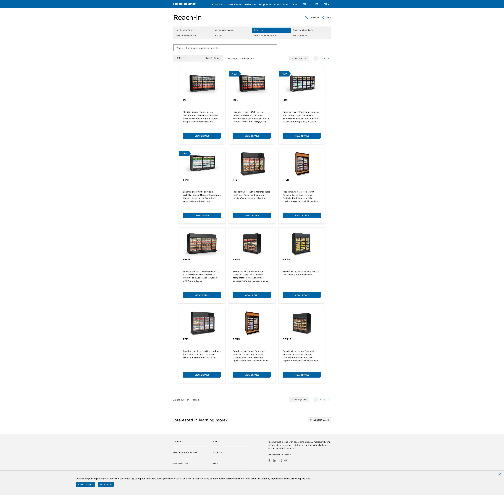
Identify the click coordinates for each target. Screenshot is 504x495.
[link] (184, 4)
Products (217, 4)
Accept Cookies (85, 485)
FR (316, 4)
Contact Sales (321, 419)
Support (264, 4)
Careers (295, 4)
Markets (249, 4)
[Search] (309, 4)
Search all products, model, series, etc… (198, 48)
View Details (202, 136)
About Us (280, 4)
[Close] (500, 474)
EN (325, 4)
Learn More (106, 485)
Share (328, 17)
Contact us (313, 17)
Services (233, 4)
